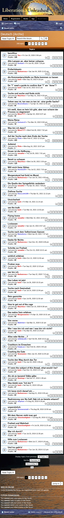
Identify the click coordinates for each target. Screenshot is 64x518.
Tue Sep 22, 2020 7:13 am (39, 274)
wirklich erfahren (16, 256)
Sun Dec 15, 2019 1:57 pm (33, 370)
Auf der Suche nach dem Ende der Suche (28, 136)
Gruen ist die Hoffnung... (20, 151)
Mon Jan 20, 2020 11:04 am (38, 354)
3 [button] (32, 43)
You (19, 55)
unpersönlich (14, 407)
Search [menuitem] (61, 28)
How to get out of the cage (20, 304)
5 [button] (39, 43)
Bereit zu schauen (16, 159)
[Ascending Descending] (32, 464)
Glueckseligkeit (24, 417)
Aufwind (12, 144)
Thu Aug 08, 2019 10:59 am (40, 409)
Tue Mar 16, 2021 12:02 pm (33, 210)
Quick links (8, 23)
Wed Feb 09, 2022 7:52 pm (37, 130)
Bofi (19, 266)
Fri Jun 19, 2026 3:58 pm (32, 55)
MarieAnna (22, 234)
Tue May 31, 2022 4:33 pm (37, 95)
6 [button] (42, 43)
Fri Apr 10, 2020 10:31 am (40, 314)
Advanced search (46, 38)
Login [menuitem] (60, 23)
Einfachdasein (14, 69)
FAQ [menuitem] (18, 23)
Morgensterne (23, 314)
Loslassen (13, 224)
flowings (21, 378)
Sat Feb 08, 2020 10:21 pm (39, 339)
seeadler (21, 153)
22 (58, 74)
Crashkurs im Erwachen (19, 345)
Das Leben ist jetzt (16, 280)
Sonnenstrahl (23, 409)
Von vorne (13, 320)
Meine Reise (13, 120)
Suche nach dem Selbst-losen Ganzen (26, 232)
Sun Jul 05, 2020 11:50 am (33, 298)
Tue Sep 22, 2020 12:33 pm (33, 266)
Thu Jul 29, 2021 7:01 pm (35, 153)
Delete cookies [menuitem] (36, 512)
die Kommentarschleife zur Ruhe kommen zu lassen (33, 77)
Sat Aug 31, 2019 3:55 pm (38, 393)
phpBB (23, 516)
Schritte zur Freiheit (17, 248)
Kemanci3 (22, 122)
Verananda (22, 354)
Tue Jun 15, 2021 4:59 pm (38, 177)
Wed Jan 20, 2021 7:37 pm (38, 234)
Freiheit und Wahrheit (18, 423)
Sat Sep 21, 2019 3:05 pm (33, 385)
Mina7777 (21, 114)
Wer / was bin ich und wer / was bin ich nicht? (30, 328)
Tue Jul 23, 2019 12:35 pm (33, 434)
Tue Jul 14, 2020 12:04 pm (33, 290)
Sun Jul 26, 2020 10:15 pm (33, 282)
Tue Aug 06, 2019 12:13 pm (42, 417)
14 (61, 140)
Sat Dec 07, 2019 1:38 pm (36, 378)
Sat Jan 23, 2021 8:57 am (36, 226)
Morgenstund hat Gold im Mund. (23, 175)
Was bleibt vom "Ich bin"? (20, 383)
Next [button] (45, 43)
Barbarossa (22, 71)
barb (19, 79)
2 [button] (29, 43)
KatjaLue (21, 347)
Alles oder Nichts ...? (18, 337)
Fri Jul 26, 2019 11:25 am (41, 425)
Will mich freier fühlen (18, 167)
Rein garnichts (15, 296)
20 (53, 74)
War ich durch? (15, 431)
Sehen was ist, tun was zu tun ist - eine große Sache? (33, 101)
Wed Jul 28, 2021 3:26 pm (37, 161)
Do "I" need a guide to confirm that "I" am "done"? (32, 85)
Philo (20, 146)
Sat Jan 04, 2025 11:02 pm (39, 71)
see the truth (14, 207)
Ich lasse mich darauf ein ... (21, 391)
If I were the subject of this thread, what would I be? (33, 368)
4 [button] (36, 43)
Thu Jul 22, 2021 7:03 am (37, 169)
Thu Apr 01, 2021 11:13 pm (40, 194)
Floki (20, 138)
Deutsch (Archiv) (12, 34)
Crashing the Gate (16, 352)
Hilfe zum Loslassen (17, 439)
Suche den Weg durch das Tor (22, 360)
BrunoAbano (23, 104)
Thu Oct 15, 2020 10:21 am (36, 250)
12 (56, 140)
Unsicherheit (14, 199)
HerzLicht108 (23, 194)
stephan (21, 401)
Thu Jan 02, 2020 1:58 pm (33, 362)
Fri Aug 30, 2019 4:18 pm (35, 401)
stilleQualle (22, 339)
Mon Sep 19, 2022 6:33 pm (33, 79)
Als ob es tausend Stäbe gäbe (22, 376)
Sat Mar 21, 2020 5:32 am (36, 323)
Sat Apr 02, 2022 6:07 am (36, 114)
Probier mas (14, 264)
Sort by (27, 460)
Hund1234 (22, 169)
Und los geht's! (15, 447)
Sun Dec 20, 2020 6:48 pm (39, 242)
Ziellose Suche (15, 191)
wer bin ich (13, 272)
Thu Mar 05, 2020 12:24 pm (33, 331)
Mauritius (21, 95)
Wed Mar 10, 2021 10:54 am (37, 218)
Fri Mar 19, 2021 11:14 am (33, 202)
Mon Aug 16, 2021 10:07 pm (34, 146)
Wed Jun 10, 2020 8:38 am (37, 306)
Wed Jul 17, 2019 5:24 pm (38, 442)
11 (53, 140)
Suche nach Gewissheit (19, 288)
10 (61, 180)
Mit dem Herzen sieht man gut (22, 415)
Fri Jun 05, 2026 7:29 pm (35, 63)
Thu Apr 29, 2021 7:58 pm (36, 186)
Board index (9, 512)
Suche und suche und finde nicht (24, 93)
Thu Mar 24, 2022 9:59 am (37, 122)
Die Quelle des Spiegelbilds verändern (26, 183)
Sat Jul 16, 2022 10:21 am (33, 88)
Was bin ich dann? (17, 128)
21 (56, 74)
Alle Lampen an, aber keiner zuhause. (26, 61)
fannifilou (12, 53)
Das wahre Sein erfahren (19, 312)
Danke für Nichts (16, 240)
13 (58, 140)
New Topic (7, 38)
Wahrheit (21, 323)
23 (61, 74)
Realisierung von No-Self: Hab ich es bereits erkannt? (33, 399)
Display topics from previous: (26, 457)
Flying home (14, 216)
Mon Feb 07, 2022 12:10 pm (34, 138)
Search (41, 38)
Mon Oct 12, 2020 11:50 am (33, 258)
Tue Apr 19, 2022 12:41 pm (40, 104)
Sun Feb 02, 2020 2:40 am (37, 347)
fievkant (21, 63)
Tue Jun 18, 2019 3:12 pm (38, 449)
